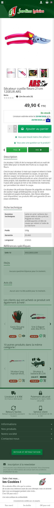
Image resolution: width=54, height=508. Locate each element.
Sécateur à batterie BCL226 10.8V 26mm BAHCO (38, 374)
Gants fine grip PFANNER (17, 327)
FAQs (15, 149)
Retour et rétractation (27, 452)
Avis (37, 149)
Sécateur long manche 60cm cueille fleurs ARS (17, 373)
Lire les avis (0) (26, 96)
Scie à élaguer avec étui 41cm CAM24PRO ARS (38, 328)
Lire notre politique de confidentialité (15, 497)
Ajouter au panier (37, 129)
